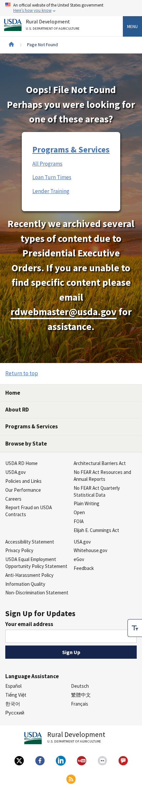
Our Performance (23, 490)
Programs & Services (71, 149)
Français (79, 704)
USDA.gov (15, 472)
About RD (17, 409)
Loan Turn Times (51, 177)
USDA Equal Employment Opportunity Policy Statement (36, 562)
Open (79, 512)
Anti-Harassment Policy (29, 575)
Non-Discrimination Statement (36, 592)
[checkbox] (134, 628)
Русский (14, 713)
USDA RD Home (21, 463)
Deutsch (80, 686)
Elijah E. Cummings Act (96, 530)
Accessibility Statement (29, 542)
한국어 (12, 704)
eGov (79, 559)
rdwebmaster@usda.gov (64, 312)
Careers (13, 499)
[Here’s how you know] (71, 8)
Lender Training (50, 191)
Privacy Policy (19, 550)
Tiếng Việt (15, 695)
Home (12, 392)
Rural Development (53, 25)
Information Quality (25, 584)
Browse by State (26, 443)
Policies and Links (23, 481)
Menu (132, 26)
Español (13, 686)
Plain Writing (86, 503)
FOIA (79, 521)
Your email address (29, 624)
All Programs (47, 163)
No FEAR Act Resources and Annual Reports (102, 475)
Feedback (84, 568)
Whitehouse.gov (90, 550)
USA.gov (82, 542)
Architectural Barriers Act (100, 463)
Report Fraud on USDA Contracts (28, 510)
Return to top (21, 373)
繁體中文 (81, 695)
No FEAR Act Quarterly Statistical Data (97, 491)
